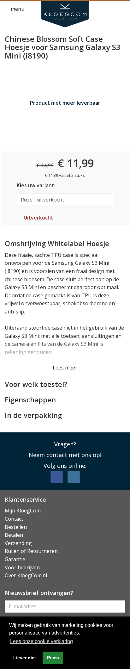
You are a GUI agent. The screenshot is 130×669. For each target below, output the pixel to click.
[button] (109, 9)
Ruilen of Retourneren (31, 551)
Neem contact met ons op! (65, 455)
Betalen (14, 534)
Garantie (15, 559)
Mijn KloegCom (23, 510)
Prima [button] (53, 657)
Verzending (18, 543)
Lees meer (65, 367)
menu (16, 8)
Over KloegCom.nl (26, 575)
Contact (14, 518)
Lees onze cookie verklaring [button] (41, 641)
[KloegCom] (65, 14)
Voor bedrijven (22, 567)
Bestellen (16, 526)
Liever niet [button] (24, 657)
